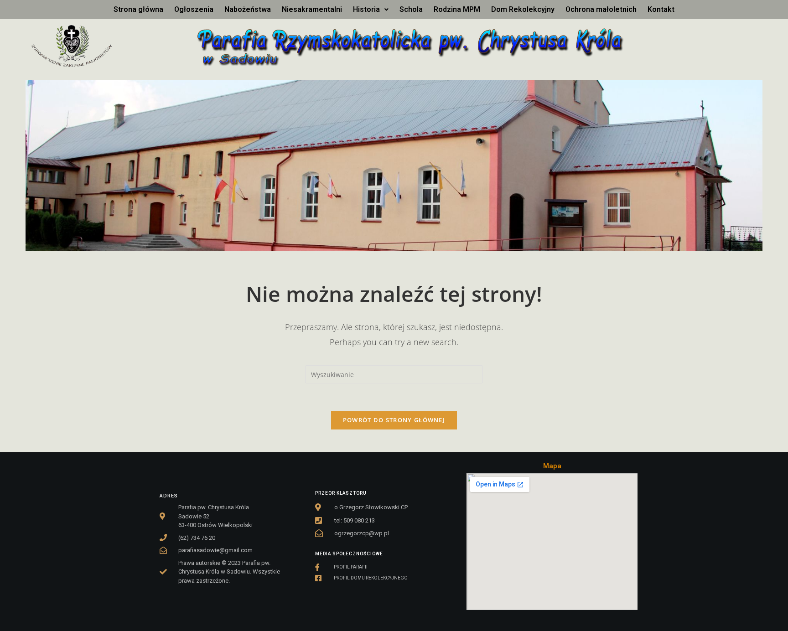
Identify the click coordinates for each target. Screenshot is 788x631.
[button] (370, 9)
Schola (411, 9)
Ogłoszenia (193, 9)
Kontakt (661, 9)
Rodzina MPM (457, 9)
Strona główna (138, 9)
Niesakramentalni (312, 9)
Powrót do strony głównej (394, 420)
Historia (366, 9)
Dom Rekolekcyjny (523, 9)
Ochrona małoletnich (601, 9)
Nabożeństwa (247, 9)
